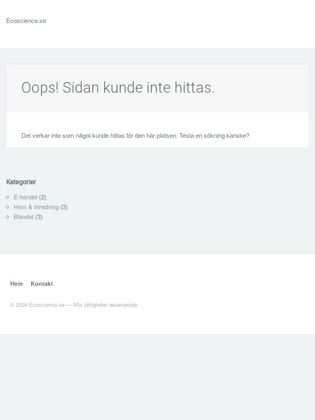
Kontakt (42, 283)
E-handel (25, 196)
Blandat (24, 216)
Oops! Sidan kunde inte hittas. (118, 87)
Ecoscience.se (26, 20)
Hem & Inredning (36, 206)
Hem (16, 283)
